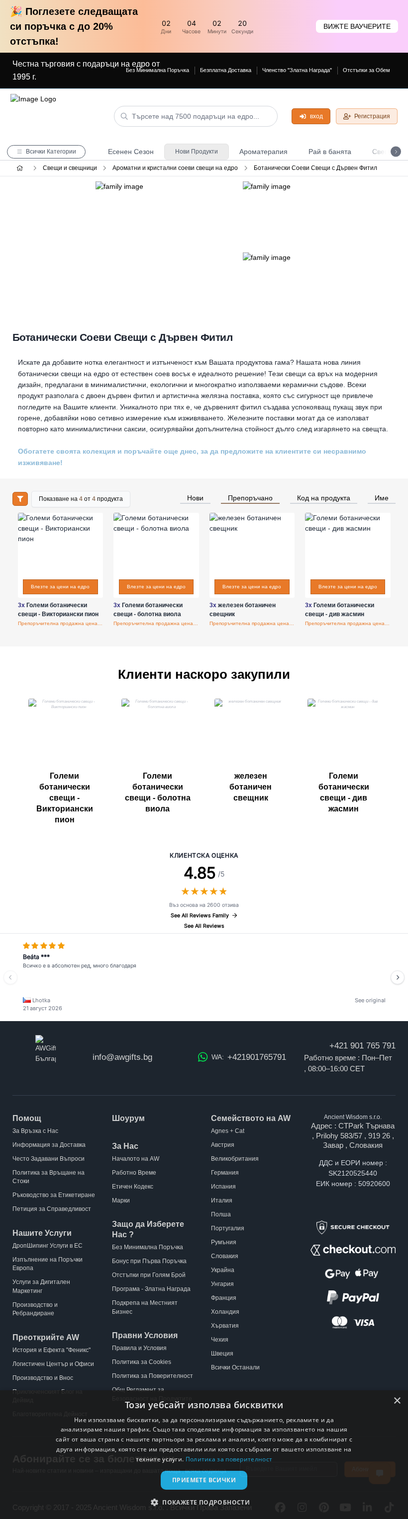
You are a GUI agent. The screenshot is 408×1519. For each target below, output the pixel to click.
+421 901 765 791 (362, 1045)
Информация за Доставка (49, 1144)
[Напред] (398, 977)
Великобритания (235, 1158)
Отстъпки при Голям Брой (149, 1275)
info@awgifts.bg (122, 1057)
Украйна (222, 1270)
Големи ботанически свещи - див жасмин (343, 792)
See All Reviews (204, 926)
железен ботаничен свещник (250, 787)
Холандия (225, 1311)
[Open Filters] (20, 499)
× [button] (397, 1401)
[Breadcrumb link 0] (19, 168)
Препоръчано (250, 498)
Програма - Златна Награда (151, 1288)
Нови (195, 498)
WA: (248, 1057)
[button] (204, 1502)
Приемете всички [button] (204, 1480)
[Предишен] (10, 977)
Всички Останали (235, 1367)
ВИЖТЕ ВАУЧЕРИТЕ (357, 26)
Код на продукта (323, 498)
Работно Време (134, 1172)
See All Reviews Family (200, 915)
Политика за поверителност (229, 1459)
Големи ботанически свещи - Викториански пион (64, 798)
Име (382, 498)
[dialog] (204, 1454)
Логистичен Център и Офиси (53, 1363)
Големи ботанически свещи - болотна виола (158, 792)
